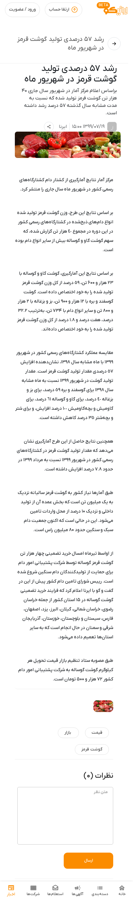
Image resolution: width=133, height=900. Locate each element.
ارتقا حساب (59, 9)
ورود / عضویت (22, 9)
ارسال (88, 860)
